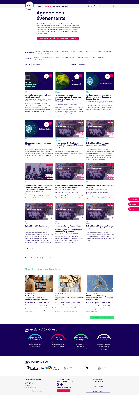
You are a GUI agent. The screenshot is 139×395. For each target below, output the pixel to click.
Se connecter (110, 1)
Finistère (56, 51)
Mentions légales (98, 391)
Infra (73, 57)
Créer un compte (100, 1)
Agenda (93, 6)
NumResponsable (83, 57)
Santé (93, 57)
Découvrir (40, 6)
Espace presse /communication (98, 380)
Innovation (40, 59)
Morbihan (109, 51)
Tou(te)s (37, 51)
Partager (65, 6)
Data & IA (56, 57)
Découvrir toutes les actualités (102, 317)
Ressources (104, 6)
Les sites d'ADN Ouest (87, 1)
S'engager (56, 6)
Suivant (33, 248)
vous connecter (72, 29)
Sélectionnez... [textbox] (37, 64)
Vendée (47, 53)
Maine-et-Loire (90, 51)
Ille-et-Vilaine (66, 51)
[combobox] (46, 64)
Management (102, 57)
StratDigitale (65, 57)
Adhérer (48, 6)
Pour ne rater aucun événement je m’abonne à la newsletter (58, 38)
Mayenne (100, 51)
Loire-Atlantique (78, 51)
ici (45, 33)
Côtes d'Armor (47, 51)
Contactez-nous (37, 391)
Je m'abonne (63, 391)
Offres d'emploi (98, 386)
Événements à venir (35, 258)
